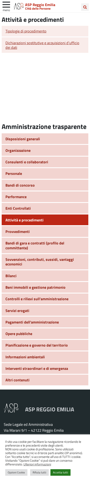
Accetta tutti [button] (60, 472)
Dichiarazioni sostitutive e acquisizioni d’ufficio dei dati (42, 45)
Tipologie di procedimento (25, 31)
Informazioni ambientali (25, 357)
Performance (16, 196)
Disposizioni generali (22, 139)
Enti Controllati (18, 208)
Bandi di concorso (20, 185)
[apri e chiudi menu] (6, 4)
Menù (6, 10)
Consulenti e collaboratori (26, 162)
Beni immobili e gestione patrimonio (35, 287)
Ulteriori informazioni (37, 464)
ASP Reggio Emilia (40, 4)
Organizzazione (18, 150)
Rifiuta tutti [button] (39, 472)
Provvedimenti (17, 231)
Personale (13, 173)
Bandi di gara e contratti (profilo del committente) (34, 245)
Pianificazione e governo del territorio (36, 345)
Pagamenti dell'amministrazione (32, 322)
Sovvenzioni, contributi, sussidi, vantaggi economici (39, 262)
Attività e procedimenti (24, 220)
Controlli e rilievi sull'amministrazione (36, 298)
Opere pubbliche (18, 333)
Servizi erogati (17, 310)
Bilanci (11, 275)
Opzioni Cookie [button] (16, 472)
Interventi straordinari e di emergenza (36, 368)
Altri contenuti (17, 380)
